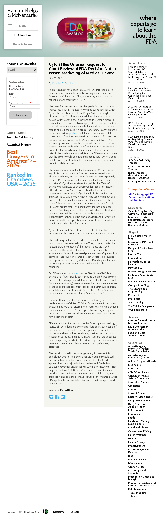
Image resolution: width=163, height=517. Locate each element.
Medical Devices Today (141, 281)
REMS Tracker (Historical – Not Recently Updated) (139, 175)
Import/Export (136, 446)
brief (54, 133)
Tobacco (133, 496)
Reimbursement (137, 489)
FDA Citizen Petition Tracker (139, 168)
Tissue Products (137, 492)
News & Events (22, 44)
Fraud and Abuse (138, 427)
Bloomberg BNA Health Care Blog (141, 243)
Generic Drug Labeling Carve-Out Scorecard (141, 212)
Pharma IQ (134, 295)
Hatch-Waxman (137, 435)
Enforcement (135, 410)
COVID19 (133, 389)
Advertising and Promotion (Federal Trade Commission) (139, 349)
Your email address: (20, 103)
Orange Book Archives (142, 189)
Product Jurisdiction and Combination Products (142, 484)
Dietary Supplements (140, 396)
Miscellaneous (136, 463)
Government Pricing (139, 431)
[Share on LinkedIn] (63, 396)
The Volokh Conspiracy (141, 306)
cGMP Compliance (138, 372)
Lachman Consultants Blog (140, 276)
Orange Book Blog (138, 285)
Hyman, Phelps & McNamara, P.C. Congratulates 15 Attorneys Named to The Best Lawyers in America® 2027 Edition (142, 73)
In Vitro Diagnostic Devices (138, 451)
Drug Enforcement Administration (138, 328)
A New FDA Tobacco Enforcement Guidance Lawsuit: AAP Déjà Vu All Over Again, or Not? (141, 111)
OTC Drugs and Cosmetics (137, 472)
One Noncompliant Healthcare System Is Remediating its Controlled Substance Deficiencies (139, 93)
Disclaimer (59, 511)
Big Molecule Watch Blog (139, 237)
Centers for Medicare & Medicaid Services (141, 322)
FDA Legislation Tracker (141, 181)
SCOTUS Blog (136, 302)
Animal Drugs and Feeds (142, 361)
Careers (74, 511)
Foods (131, 417)
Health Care (135, 438)
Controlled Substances (141, 382)
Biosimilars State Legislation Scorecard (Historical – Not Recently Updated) (140, 221)
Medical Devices (137, 459)
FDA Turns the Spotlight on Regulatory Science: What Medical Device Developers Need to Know (141, 141)
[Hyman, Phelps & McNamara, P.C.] (22, 16)
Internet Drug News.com (142, 271)
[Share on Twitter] (51, 396)
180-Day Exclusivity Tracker (139, 161)
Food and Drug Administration (136, 334)
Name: (12, 93)
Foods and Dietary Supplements (138, 422)
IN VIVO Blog (135, 268)
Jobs (130, 455)
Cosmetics (134, 385)
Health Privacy (136, 442)
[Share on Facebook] (57, 396)
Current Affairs (136, 393)
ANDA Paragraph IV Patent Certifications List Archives (141, 197)
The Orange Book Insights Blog (138, 290)
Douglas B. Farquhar (63, 83)
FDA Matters (135, 258)
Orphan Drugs (136, 466)
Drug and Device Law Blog (140, 249)
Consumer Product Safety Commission (139, 377)
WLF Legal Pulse (137, 309)
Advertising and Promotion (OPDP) (138, 356)
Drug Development (139, 400)
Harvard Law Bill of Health (139, 263)
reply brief (72, 133)
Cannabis (133, 368)
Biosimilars (134, 364)
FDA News (134, 414)
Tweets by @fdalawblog (20, 137)
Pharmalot (134, 298)
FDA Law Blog (22, 35)
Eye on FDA (134, 254)
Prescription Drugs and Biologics (141, 478)
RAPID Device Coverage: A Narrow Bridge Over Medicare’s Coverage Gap (142, 126)
